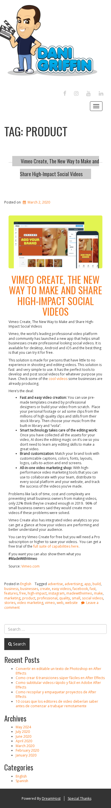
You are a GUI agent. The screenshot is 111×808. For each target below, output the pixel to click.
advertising (74, 583)
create (45, 588)
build (96, 583)
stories (9, 602)
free (22, 593)
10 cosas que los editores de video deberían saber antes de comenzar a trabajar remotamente (57, 703)
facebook (80, 588)
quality (64, 598)
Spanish (22, 780)
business (11, 588)
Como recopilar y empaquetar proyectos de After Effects (56, 694)
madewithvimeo (79, 593)
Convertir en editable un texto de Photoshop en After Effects (58, 671)
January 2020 (26, 755)
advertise (55, 583)
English (25, 583)
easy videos (61, 588)
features (11, 593)
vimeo (50, 602)
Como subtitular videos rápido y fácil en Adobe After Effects (58, 685)
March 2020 (25, 745)
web (60, 602)
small (76, 598)
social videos (92, 598)
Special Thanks (79, 798)
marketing (12, 598)
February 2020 (27, 750)
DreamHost (51, 798)
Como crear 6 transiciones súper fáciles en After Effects (60, 677)
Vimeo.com (30, 566)
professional (47, 598)
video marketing (30, 602)
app (87, 583)
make (98, 593)
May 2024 (23, 727)
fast (93, 588)
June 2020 (23, 736)
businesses (29, 588)
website (71, 602)
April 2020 (24, 741)
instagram (56, 593)
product (28, 598)
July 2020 (23, 731)
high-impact (37, 593)
